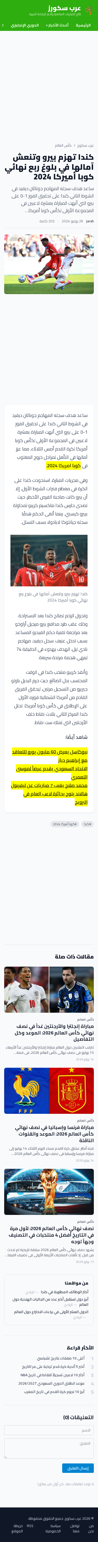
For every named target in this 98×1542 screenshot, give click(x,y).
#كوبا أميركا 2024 (65, 824)
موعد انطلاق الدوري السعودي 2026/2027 (51, 1383)
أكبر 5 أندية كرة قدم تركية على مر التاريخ (53, 1366)
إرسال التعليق (78, 1468)
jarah (90, 221)
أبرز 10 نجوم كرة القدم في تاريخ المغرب (54, 1391)
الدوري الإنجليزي (25, 25)
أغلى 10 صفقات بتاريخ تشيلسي (60, 1358)
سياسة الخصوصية (53, 1528)
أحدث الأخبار (57, 25)
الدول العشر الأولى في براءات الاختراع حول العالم (51, 1311)
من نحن (91, 1528)
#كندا (87, 824)
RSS (30, 1526)
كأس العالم (63, 145)
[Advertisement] (49, 83)
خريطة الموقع (17, 1528)
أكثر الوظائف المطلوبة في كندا (64, 1291)
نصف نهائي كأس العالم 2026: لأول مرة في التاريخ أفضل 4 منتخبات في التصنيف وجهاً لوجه (51, 1235)
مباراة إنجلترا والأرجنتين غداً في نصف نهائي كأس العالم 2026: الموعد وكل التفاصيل (54, 1033)
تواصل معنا (74, 1528)
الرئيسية (83, 25)
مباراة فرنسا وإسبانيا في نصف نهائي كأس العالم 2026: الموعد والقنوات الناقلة (54, 1134)
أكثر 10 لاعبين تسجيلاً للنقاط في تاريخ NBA (52, 1375)
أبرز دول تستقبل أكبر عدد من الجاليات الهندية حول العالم (50, 1302)
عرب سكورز (85, 145)
